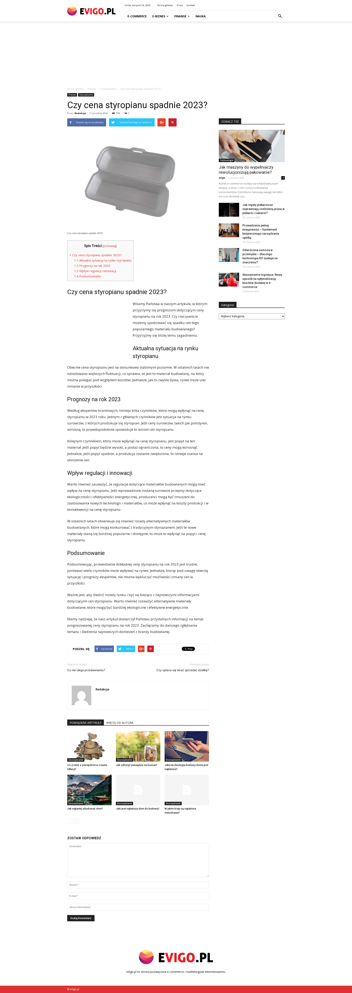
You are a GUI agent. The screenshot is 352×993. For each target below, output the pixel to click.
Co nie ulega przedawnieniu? (86, 670)
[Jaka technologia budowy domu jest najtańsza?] (187, 746)
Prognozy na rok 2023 (92, 266)
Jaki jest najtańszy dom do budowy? (137, 808)
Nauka (201, 16)
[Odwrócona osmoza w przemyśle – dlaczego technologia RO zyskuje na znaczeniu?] (229, 255)
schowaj (110, 246)
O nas (180, 5)
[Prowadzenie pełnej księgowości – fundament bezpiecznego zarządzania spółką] (229, 230)
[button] (280, 16)
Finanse (180, 16)
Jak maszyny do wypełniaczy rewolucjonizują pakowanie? (246, 170)
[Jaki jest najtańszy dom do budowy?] (138, 790)
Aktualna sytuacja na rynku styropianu (102, 260)
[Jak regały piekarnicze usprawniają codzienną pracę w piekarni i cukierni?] (229, 210)
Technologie (226, 160)
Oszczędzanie (86, 94)
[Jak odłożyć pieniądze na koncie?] (138, 746)
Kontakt (191, 5)
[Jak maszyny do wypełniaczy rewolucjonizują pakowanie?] (252, 146)
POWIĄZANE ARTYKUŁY (85, 723)
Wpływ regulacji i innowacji (95, 271)
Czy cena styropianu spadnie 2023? (95, 255)
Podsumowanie (87, 276)
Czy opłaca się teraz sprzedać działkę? (182, 670)
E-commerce (137, 16)
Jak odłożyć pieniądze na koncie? (136, 765)
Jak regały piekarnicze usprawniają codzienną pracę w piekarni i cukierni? (263, 209)
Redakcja (80, 113)
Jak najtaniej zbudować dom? (85, 808)
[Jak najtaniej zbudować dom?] (89, 790)
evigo (222, 177)
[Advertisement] (176, 52)
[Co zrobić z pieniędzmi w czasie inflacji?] (89, 746)
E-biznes (158, 16)
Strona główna (165, 5)
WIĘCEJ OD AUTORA (119, 723)
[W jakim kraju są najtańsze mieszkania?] (187, 790)
